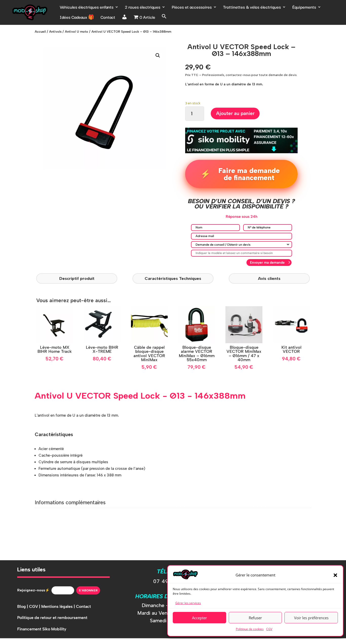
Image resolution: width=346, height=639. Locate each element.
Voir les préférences (311, 617)
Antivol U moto (76, 31)
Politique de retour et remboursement (52, 617)
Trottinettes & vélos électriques (252, 7)
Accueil (40, 31)
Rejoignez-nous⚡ (33, 590)
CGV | (35, 606)
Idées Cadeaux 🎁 (77, 17)
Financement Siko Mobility (41, 629)
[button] (335, 575)
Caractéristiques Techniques (173, 278)
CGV (269, 629)
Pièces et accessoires (192, 7)
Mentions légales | (58, 606)
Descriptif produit (76, 278)
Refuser (255, 617)
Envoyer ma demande (267, 262)
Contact (108, 17)
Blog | (23, 606)
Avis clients (269, 278)
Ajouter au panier (235, 113)
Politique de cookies (250, 629)
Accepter (199, 617)
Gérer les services (188, 603)
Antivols (55, 31)
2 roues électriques (142, 7)
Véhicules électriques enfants (86, 7)
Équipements (304, 7)
